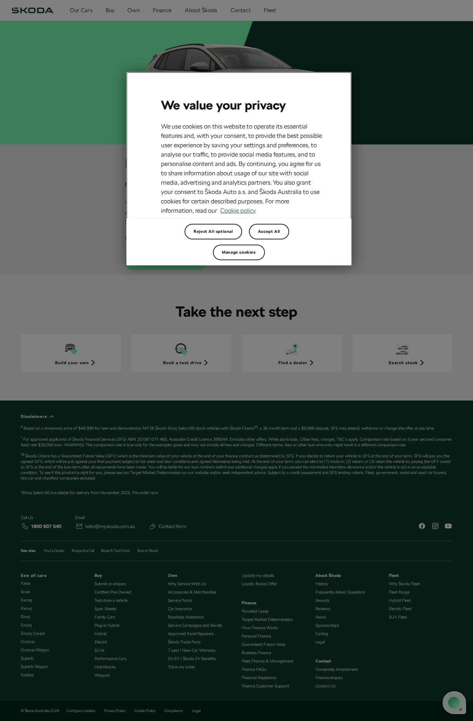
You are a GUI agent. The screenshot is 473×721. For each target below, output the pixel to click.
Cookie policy (238, 210)
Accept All (269, 231)
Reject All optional (213, 231)
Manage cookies (239, 252)
